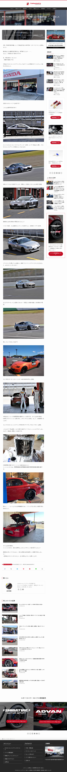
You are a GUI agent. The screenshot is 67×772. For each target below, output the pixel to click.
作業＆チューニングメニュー (11, 755)
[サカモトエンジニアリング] (33, 4)
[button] (5, 569)
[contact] (59, 173)
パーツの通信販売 (9, 752)
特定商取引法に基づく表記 (38, 767)
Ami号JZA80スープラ (18, 564)
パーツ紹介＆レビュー (31, 757)
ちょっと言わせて (30, 754)
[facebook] (18, 589)
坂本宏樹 (9, 591)
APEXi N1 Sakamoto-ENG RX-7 (28, 564)
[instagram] (54, 173)
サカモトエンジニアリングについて (12, 748)
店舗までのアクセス (9, 758)
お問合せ (7, 762)
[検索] (61, 173)
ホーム (25, 767)
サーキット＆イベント (7, 19)
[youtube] (23, 589)
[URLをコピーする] (42, 569)
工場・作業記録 (29, 748)
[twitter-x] (21, 589)
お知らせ (28, 760)
